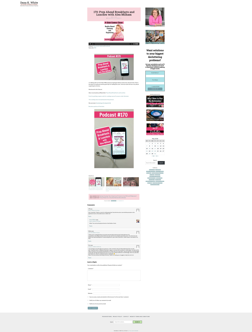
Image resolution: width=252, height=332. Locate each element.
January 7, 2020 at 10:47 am (94, 246)
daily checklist (150, 171)
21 (147, 151)
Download (107, 46)
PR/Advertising (107, 316)
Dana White (92, 219)
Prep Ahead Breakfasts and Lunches (115, 93)
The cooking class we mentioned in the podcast (101, 99)
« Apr (153, 156)
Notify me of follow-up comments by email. (100, 300)
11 (158, 146)
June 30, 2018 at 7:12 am (94, 232)
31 (155, 153)
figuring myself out (157, 173)
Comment (91, 268)
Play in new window (98, 46)
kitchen (152, 174)
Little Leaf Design (133, 330)
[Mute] (134, 44)
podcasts (113, 200)
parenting (159, 178)
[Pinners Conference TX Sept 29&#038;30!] (131, 181)
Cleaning (158, 169)
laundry (157, 174)
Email (89, 289)
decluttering (159, 171)
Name (90, 285)
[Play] (90, 44)
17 (155, 148)
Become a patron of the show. (97, 106)
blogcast (151, 169)
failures (149, 173)
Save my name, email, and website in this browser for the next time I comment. (109, 297)
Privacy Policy (117, 316)
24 (155, 151)
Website (90, 293)
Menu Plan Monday (155, 176)
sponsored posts (157, 183)
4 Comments (118, 18)
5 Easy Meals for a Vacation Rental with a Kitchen (113, 197)
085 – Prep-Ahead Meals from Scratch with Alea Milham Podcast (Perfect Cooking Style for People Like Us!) (96, 188)
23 (152, 151)
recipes (150, 183)
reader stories (160, 181)
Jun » (157, 156)
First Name (155, 80)
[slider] (137, 44)
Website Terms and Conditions (140, 316)
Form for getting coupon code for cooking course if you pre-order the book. (109, 96)
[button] (137, 322)
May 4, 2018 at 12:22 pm (93, 210)
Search (155, 160)
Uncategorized (155, 184)
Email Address (155, 72)
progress (158, 179)
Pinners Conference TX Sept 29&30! (130, 186)
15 (149, 148)
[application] (114, 44)
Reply (89, 216)
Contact (126, 316)
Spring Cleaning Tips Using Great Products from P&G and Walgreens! (118, 196)
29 (149, 153)
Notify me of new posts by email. (97, 303)
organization (151, 178)
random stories (150, 181)
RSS (95, 48)
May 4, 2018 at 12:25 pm (94, 221)
